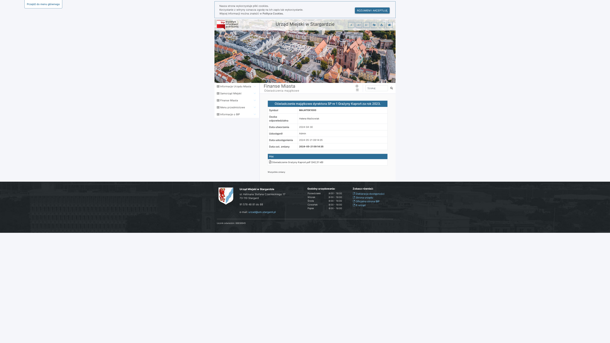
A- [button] (366, 25)
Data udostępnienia (281, 140)
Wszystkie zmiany (276, 172)
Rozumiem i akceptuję (372, 10)
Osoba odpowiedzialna (278, 118)
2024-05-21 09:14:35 (311, 140)
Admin (302, 133)
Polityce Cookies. (273, 13)
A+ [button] (359, 25)
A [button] (351, 25)
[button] (374, 25)
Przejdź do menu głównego (43, 4)
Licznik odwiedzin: (226, 223)
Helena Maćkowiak (309, 118)
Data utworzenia (279, 127)
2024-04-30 (306, 127)
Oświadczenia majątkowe (281, 90)
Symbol (273, 110)
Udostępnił (275, 133)
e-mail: (258, 212)
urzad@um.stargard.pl (262, 212)
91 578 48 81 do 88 (251, 204)
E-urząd (360, 205)
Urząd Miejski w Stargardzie (305, 24)
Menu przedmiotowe (232, 107)
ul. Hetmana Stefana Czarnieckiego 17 (262, 194)
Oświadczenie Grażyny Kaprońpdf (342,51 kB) (297, 162)
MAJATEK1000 (307, 110)
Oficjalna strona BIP (367, 201)
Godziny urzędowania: (321, 188)
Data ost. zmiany (279, 146)
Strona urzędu (364, 197)
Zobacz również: (363, 188)
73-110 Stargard (249, 198)
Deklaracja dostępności (369, 193)
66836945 (241, 223)
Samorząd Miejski (230, 93)
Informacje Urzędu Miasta (235, 86)
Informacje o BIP (230, 114)
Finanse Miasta (229, 100)
